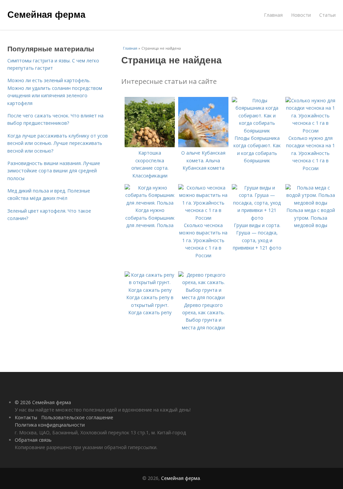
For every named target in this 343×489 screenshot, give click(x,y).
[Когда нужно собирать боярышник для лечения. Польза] (150, 203)
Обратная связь (33, 440)
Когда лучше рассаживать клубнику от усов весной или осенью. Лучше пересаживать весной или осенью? (57, 143)
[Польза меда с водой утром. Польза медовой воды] (310, 203)
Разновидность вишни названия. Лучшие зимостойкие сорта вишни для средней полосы (53, 170)
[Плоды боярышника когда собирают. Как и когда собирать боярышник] (257, 130)
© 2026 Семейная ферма (43, 402)
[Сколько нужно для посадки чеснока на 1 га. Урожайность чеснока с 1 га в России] (310, 130)
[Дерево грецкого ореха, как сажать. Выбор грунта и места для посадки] (203, 297)
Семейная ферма (46, 14)
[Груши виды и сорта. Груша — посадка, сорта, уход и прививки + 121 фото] (257, 218)
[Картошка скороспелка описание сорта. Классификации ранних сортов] (150, 145)
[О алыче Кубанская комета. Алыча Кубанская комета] (203, 145)
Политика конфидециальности (50, 425)
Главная (273, 15)
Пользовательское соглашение (77, 417)
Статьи (327, 15)
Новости (301, 15)
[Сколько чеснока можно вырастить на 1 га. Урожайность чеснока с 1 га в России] (203, 218)
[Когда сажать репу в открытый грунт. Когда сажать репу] (150, 290)
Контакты (26, 417)
